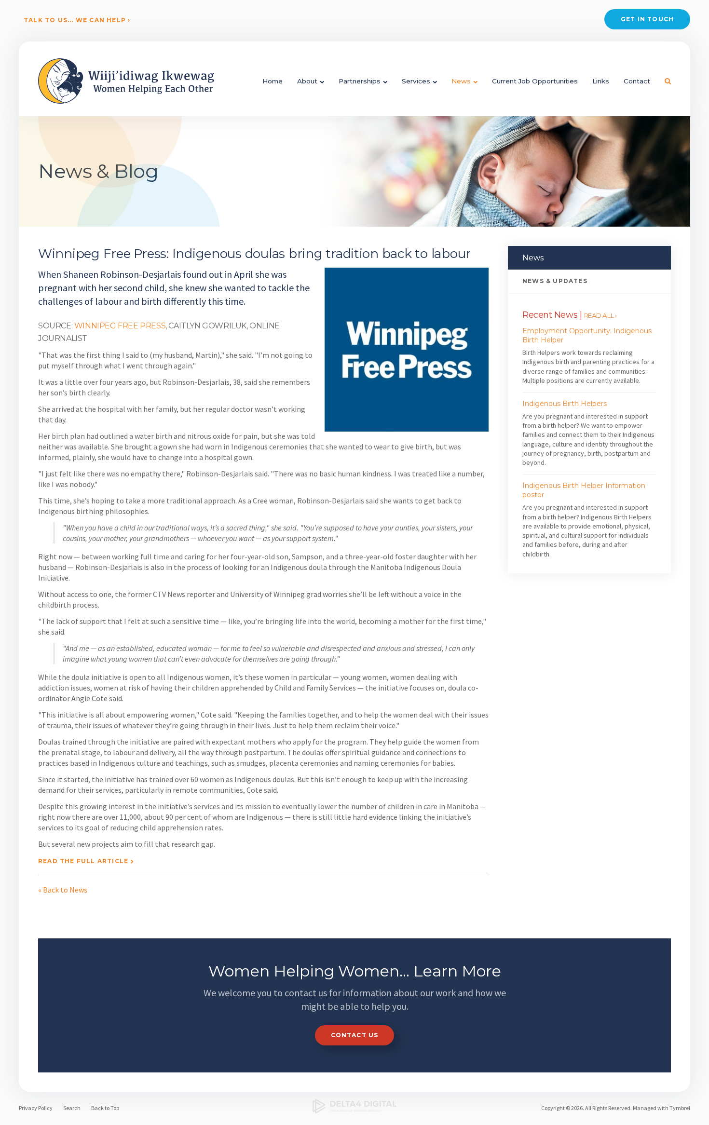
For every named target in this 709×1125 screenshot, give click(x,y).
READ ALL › (600, 315)
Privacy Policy (36, 1107)
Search (72, 1107)
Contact (637, 81)
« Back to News (62, 890)
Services (416, 81)
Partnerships (360, 81)
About (307, 81)
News (461, 81)
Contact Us (355, 1035)
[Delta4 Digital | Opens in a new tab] (355, 1106)
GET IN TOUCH (647, 19)
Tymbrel (679, 1107)
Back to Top (105, 1107)
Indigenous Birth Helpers (564, 403)
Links (600, 81)
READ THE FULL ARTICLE (83, 861)
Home (272, 81)
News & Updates (554, 281)
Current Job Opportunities (535, 81)
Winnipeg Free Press (119, 325)
